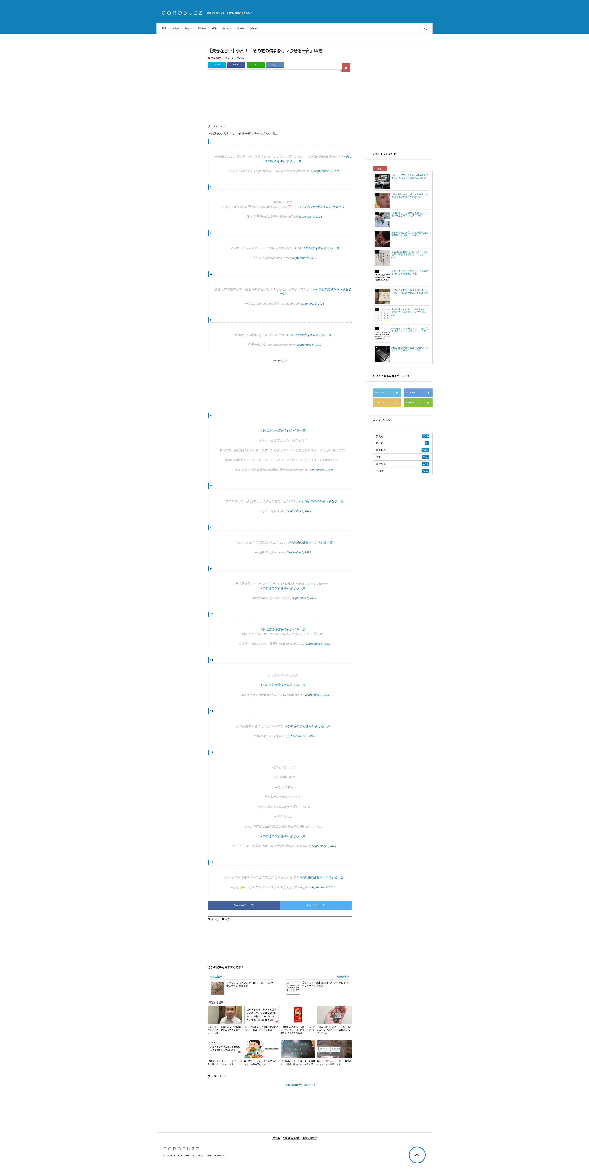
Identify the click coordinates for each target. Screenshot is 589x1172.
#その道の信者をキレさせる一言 (322, 207)
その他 (240, 28)
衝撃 (214, 28)
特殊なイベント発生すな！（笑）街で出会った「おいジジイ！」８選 (409, 329)
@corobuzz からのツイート (300, 1084)
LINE (256, 64)
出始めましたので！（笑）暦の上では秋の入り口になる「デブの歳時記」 (409, 312)
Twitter (217, 64)
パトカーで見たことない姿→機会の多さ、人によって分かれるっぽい (409, 176)
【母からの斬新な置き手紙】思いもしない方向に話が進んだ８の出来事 (409, 291)
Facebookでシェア (244, 905)
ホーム (276, 1137)
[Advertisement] (280, 96)
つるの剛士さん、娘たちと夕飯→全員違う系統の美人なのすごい (409, 195)
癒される (202, 28)
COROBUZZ (183, 13)
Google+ (380, 403)
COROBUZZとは (291, 1137)
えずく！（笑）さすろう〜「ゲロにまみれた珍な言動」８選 (409, 272)
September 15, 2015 (327, 171)
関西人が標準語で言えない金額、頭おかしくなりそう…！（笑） (409, 349)
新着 (164, 28)
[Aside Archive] (346, 67)
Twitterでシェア (316, 905)
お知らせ (254, 28)
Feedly (410, 403)
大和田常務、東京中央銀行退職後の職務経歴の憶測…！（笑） (409, 234)
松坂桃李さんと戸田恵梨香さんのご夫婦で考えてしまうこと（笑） (409, 214)
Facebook (236, 64)
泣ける (188, 28)
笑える (175, 28)
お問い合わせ (309, 1137)
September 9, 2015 (317, 695)
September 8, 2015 (310, 216)
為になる (227, 28)
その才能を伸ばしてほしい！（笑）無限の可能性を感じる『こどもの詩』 (409, 254)
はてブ (275, 64)
